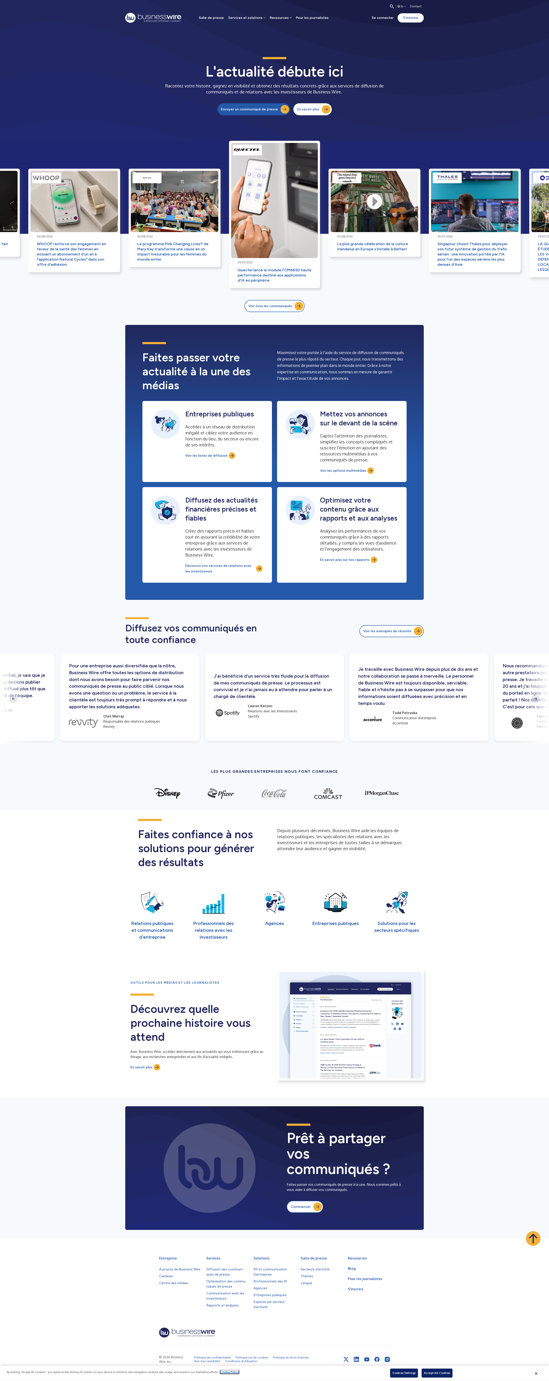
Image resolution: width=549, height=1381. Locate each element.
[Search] (392, 6)
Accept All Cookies (437, 1373)
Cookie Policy (229, 1372)
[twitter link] (346, 1359)
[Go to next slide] (535, 698)
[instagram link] (387, 1359)
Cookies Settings (404, 1373)
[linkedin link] (356, 1359)
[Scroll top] (533, 1238)
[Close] (536, 1373)
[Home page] (153, 18)
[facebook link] (377, 1359)
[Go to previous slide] (13, 698)
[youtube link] (366, 1359)
